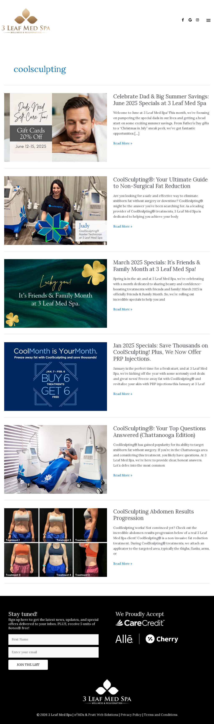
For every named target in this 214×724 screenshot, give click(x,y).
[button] (28, 665)
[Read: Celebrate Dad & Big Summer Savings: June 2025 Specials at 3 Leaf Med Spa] (55, 127)
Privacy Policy (131, 715)
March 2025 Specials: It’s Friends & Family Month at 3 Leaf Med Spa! (156, 266)
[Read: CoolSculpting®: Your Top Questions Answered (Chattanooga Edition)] (55, 459)
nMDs (79, 715)
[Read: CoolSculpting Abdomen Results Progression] (55, 542)
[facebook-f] (184, 20)
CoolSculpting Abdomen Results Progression (153, 515)
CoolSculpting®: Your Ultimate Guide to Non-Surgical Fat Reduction (160, 183)
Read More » (122, 143)
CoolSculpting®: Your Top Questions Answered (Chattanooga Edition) (159, 432)
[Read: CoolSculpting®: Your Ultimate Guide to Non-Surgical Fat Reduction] (55, 210)
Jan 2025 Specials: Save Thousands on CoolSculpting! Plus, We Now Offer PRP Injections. (160, 352)
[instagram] (198, 20)
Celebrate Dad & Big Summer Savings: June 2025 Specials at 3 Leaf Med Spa (161, 100)
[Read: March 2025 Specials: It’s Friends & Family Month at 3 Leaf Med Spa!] (55, 293)
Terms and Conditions (160, 715)
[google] (192, 20)
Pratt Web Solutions (103, 715)
